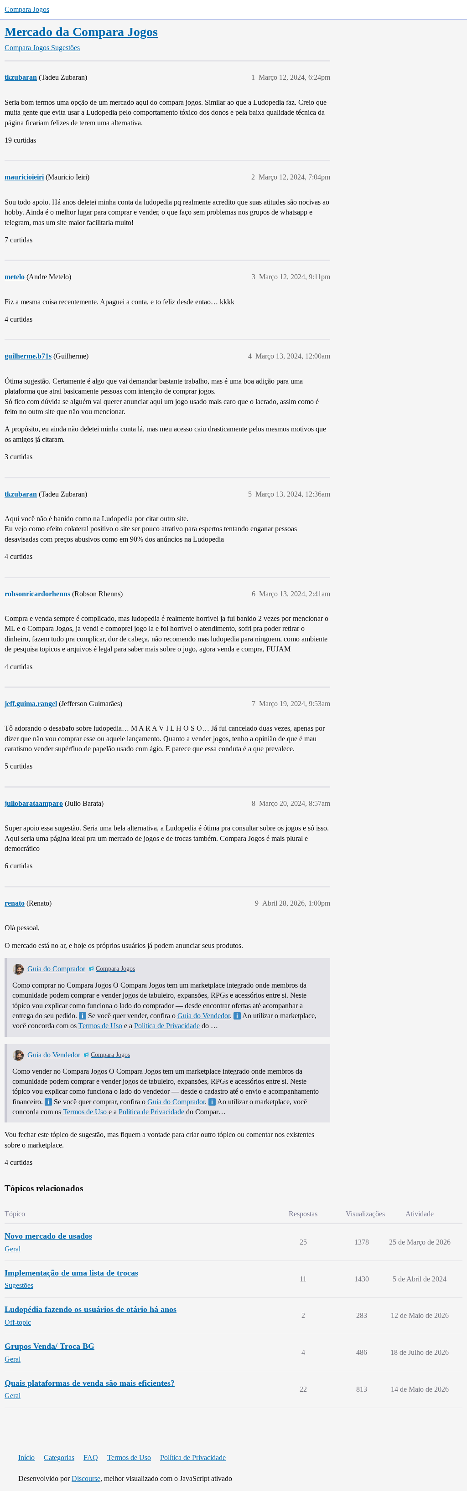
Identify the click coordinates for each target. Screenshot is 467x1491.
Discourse (86, 1478)
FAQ (90, 1457)
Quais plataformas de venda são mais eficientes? (90, 1383)
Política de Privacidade (167, 1026)
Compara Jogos (27, 9)
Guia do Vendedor (203, 1016)
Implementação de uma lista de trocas (71, 1272)
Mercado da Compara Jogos (81, 32)
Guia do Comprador (56, 969)
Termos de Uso (100, 1026)
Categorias (59, 1457)
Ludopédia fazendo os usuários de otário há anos (90, 1309)
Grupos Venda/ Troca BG (49, 1346)
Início (26, 1457)
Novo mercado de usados (48, 1235)
